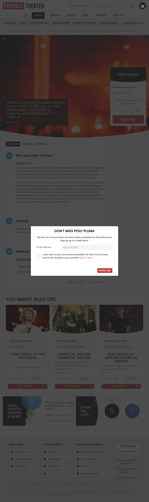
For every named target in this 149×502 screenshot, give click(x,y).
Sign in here (86, 257)
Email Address (44, 247)
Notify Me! (105, 270)
